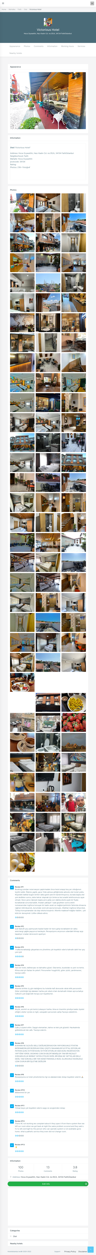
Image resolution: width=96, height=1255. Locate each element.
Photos (27, 46)
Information (52, 46)
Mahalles (12, 9)
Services (81, 46)
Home (4, 9)
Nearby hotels (15, 53)
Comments (38, 46)
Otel (25, 9)
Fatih (19, 9)
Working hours (67, 46)
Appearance (14, 46)
